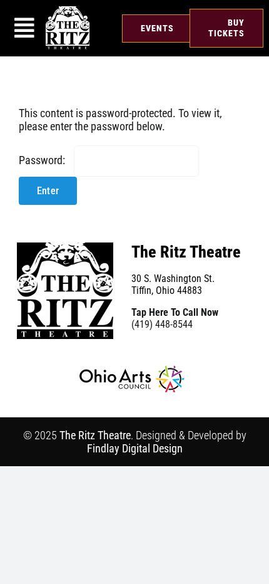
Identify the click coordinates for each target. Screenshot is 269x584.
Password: (43, 160)
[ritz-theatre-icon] (67, 11)
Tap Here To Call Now (174, 312)
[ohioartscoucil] (131, 370)
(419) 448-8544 (162, 324)
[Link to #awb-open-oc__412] (24, 28)
